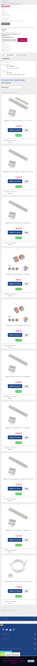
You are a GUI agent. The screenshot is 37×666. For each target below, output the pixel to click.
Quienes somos (5, 49)
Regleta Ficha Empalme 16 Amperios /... (18, 376)
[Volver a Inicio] (3, 55)
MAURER (9, 72)
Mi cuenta (5, 644)
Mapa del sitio (5, 51)
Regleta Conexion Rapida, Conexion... (18, 274)
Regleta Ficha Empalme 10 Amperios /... (18, 428)
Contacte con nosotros (7, 2)
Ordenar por (5, 87)
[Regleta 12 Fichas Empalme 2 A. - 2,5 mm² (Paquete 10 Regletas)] (18, 106)
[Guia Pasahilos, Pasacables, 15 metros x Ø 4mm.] (18, 567)
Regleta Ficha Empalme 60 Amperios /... (18, 223)
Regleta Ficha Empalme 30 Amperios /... (18, 530)
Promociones (5, 47)
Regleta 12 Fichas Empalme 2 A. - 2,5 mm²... (18, 120)
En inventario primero (13, 68)
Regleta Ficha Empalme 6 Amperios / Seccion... (18, 479)
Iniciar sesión (4, 1)
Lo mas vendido (5, 46)
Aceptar (31, 661)
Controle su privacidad (6, 651)
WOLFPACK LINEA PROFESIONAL (16, 74)
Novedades (4, 44)
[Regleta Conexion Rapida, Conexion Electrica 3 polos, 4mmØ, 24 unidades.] (18, 260)
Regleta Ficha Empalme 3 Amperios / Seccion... (18, 172)
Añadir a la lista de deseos (10, 141)
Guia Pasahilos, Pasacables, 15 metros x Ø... (18, 581)
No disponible (11, 66)
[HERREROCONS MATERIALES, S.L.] (6, 7)
